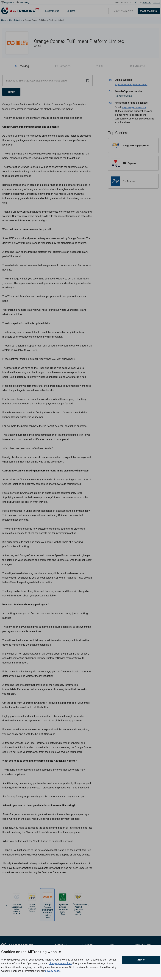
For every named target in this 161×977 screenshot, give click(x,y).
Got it (140, 960)
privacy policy (52, 970)
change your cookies (60, 963)
